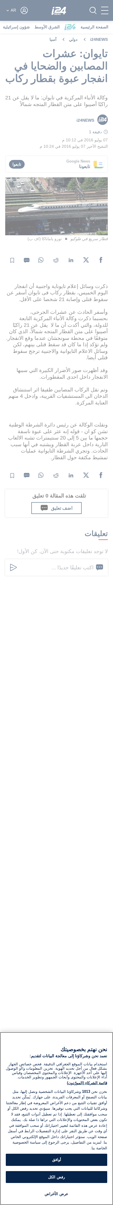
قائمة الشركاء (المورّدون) (87, 1083)
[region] (56, 1118)
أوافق (56, 1159)
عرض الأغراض (56, 1194)
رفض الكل (56, 1177)
